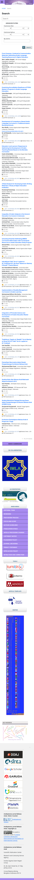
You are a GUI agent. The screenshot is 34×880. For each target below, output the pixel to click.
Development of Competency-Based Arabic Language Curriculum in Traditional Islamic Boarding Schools (16, 123)
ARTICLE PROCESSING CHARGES (14, 532)
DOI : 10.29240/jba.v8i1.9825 (12, 208)
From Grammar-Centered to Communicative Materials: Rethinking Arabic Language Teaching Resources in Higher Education (16, 55)
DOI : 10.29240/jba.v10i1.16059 (13, 116)
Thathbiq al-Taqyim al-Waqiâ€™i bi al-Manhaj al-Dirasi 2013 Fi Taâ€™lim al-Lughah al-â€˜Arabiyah (16, 341)
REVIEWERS (7, 514)
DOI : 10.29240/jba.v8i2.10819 (13, 141)
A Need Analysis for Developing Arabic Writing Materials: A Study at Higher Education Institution (17, 185)
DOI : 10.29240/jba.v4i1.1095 (12, 374)
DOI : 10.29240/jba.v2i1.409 (12, 414)
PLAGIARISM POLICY (10, 540)
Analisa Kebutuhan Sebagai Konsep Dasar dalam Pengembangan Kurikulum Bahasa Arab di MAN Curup (17, 402)
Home (4, 8)
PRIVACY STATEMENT (10, 547)
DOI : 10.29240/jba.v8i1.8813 (12, 256)
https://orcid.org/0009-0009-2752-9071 (12, 131)
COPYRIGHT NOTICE (10, 536)
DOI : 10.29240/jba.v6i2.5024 (12, 334)
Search (29, 47)
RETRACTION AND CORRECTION (14, 555)
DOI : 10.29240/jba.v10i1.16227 (13, 82)
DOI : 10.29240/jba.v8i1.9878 (12, 178)
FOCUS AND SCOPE (10, 521)
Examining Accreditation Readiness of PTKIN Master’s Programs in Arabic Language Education (16, 89)
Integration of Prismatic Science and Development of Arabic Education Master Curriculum (15, 314)
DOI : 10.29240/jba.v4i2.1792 (12, 357)
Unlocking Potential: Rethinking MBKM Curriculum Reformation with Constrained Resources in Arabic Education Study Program (17, 240)
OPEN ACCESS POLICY (11, 551)
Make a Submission (15, 444)
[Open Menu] (2, 2)
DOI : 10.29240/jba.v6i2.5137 (12, 307)
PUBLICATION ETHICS (11, 529)
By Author (7, 39)
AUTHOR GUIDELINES (11, 525)
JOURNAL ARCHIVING (11, 543)
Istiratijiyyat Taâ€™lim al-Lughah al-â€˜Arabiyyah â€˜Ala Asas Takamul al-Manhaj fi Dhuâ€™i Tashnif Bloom (17, 263)
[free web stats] (8, 819)
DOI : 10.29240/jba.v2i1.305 (12, 431)
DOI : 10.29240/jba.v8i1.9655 (12, 233)
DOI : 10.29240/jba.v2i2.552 (12, 395)
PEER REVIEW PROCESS (11, 517)
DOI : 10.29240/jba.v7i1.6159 (12, 284)
